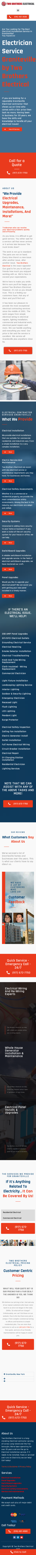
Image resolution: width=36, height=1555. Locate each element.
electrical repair (10, 753)
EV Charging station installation (12, 758)
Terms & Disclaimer (10, 1466)
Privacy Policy (25, 1466)
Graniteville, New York (15, 1374)
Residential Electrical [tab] (12, 1212)
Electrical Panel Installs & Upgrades (15, 1110)
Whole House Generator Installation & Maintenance (14, 1052)
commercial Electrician (14, 673)
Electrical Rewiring (11, 646)
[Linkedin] (18, 1537)
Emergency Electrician (13, 698)
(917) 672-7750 (24, 1327)
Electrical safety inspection (16, 727)
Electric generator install (15, 735)
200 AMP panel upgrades (15, 633)
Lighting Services (11, 768)
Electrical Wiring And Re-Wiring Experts (16, 991)
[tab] (7, 918)
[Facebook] (14, 1537)
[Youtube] (21, 1537)
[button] (18, 10)
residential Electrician (13, 764)
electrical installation (13, 430)
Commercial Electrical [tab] (12, 1218)
